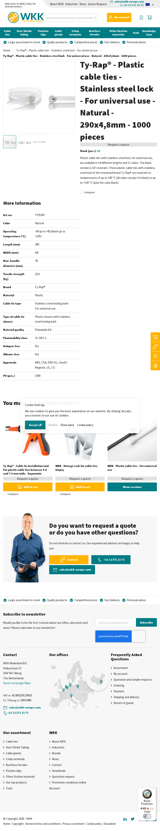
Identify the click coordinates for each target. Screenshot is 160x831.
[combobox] (70, 17)
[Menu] (153, 789)
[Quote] (155, 356)
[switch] (147, 816)
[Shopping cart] (155, 337)
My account (121, 17)
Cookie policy (85, 425)
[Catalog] (155, 365)
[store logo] (16, 17)
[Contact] (155, 346)
